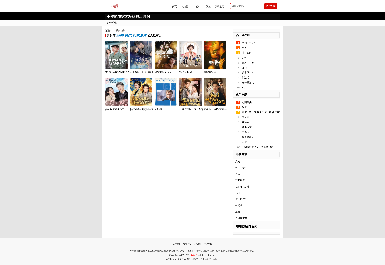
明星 (208, 6)
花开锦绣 (247, 52)
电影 (197, 6)
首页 (174, 6)
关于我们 (177, 244)
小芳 (244, 87)
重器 (244, 47)
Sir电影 (194, 255)
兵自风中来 (248, 72)
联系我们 (198, 244)
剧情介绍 (112, 22)
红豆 (244, 107)
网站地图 (208, 244)
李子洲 (245, 117)
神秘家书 (247, 122)
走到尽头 (247, 102)
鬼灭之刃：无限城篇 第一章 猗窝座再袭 (263, 112)
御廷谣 (245, 77)
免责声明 (187, 244)
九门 (244, 67)
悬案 (237, 161)
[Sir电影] (135, 11)
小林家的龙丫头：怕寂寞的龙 (257, 147)
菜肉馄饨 (247, 127)
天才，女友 (248, 62)
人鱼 (244, 57)
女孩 (244, 142)
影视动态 (219, 6)
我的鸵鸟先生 (249, 43)
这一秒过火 (248, 82)
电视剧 (185, 6)
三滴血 (245, 132)
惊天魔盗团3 (248, 137)
